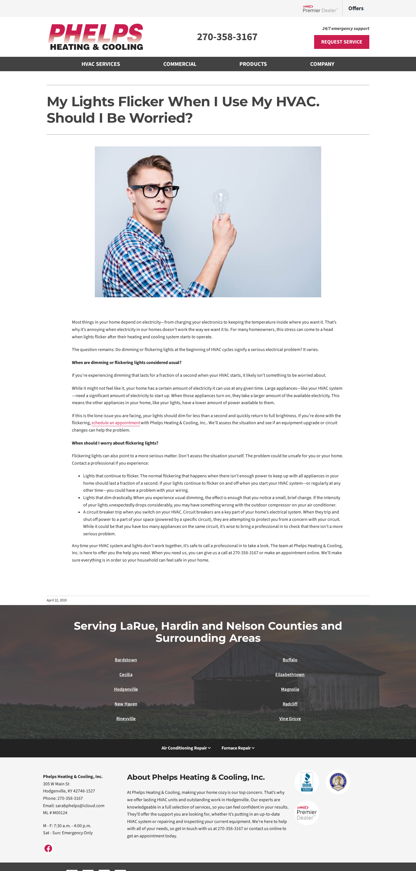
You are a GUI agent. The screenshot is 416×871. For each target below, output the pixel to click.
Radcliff (290, 704)
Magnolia (290, 689)
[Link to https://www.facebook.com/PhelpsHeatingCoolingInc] (48, 848)
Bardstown (126, 660)
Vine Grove (290, 719)
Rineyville (126, 719)
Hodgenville (126, 689)
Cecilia (125, 674)
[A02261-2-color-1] (96, 25)
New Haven (126, 704)
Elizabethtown (290, 674)
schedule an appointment (115, 423)
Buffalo (290, 660)
